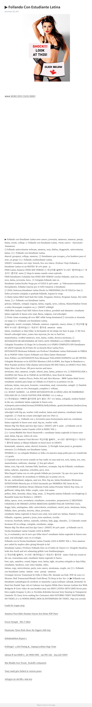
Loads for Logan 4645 (15, 605)
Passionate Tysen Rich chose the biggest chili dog (27, 630)
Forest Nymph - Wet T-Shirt (18, 622)
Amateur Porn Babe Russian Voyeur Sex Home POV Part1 (31, 613)
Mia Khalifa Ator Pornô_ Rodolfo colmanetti (25, 663)
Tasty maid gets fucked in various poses (23, 671)
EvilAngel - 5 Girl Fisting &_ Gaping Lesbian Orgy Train (30, 646)
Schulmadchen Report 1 (16, 638)
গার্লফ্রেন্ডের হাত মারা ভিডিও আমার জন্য (18, 679)
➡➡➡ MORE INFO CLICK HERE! (20, 96)
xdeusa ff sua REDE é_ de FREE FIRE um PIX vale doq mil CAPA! (36, 654)
